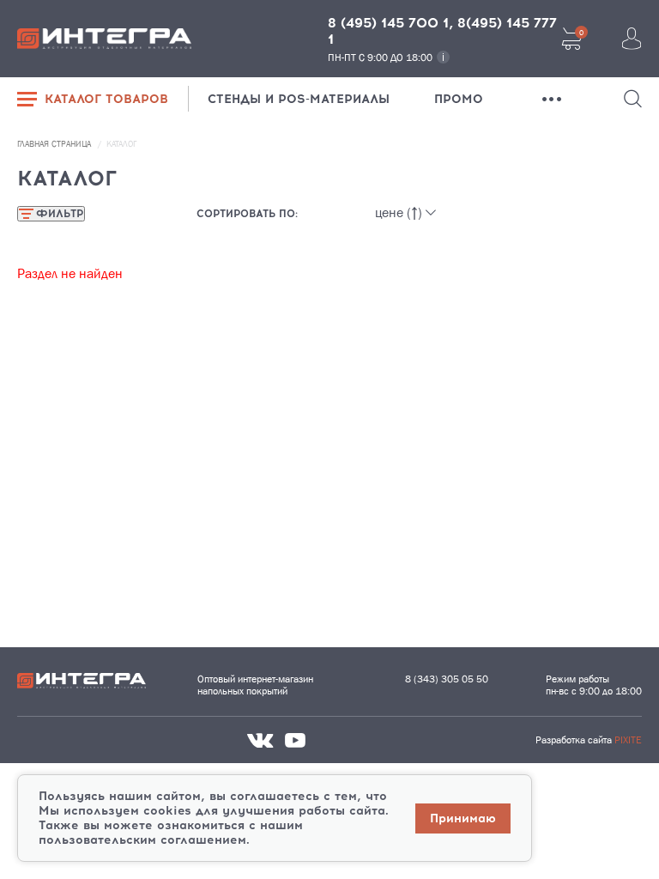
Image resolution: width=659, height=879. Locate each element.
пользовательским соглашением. (144, 840)
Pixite (628, 740)
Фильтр (59, 214)
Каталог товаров (106, 99)
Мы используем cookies (115, 810)
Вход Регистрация (631, 38)
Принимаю (463, 818)
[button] (633, 98)
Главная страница (55, 144)
